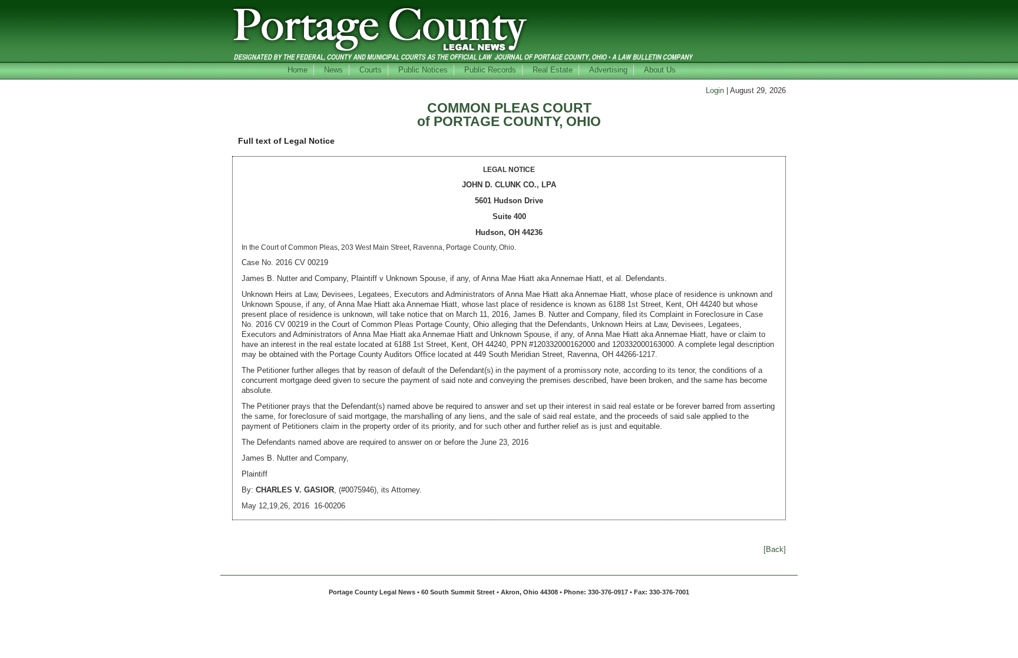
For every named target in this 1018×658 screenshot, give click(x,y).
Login (715, 90)
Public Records (490, 69)
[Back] (775, 549)
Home (297, 69)
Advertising (608, 69)
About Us (660, 69)
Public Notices (423, 69)
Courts (370, 69)
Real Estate (553, 69)
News (333, 69)
